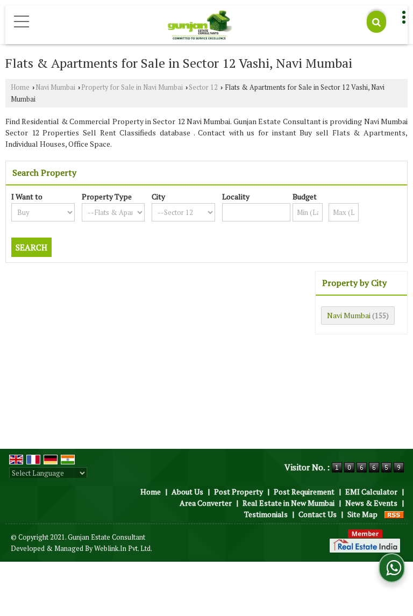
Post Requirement (304, 491)
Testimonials (266, 514)
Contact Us (317, 514)
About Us (187, 491)
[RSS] (394, 514)
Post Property (238, 491)
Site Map (362, 514)
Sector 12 (203, 87)
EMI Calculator (371, 491)
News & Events (371, 503)
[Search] (376, 22)
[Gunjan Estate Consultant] (200, 25)
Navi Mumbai (55, 87)
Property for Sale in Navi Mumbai (132, 87)
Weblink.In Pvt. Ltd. (123, 548)
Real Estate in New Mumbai (288, 503)
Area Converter (206, 503)
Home (20, 87)
